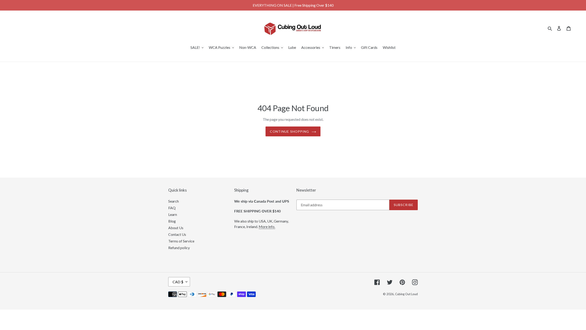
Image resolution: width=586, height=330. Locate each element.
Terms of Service (181, 241)
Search (173, 201)
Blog (172, 221)
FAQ (172, 208)
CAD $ (178, 282)
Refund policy (179, 247)
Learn (172, 214)
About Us (175, 228)
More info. (267, 226)
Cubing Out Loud (406, 294)
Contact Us (177, 234)
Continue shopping (289, 131)
